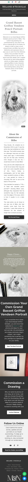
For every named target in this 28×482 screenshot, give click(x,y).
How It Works (14, 466)
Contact (21, 468)
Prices (8, 466)
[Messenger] (24, 478)
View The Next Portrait (14, 346)
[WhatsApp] (24, 474)
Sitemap (19, 470)
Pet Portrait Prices (14, 217)
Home (9, 464)
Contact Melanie (14, 412)
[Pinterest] (16, 2)
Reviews (16, 468)
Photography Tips (9, 468)
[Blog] (19, 2)
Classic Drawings (16, 464)
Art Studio (14, 470)
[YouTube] (9, 2)
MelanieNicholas (14, 6)
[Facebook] (12, 2)
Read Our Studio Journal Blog (14, 450)
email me (16, 326)
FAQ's (19, 466)
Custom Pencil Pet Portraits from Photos (14, 10)
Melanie (8, 470)
